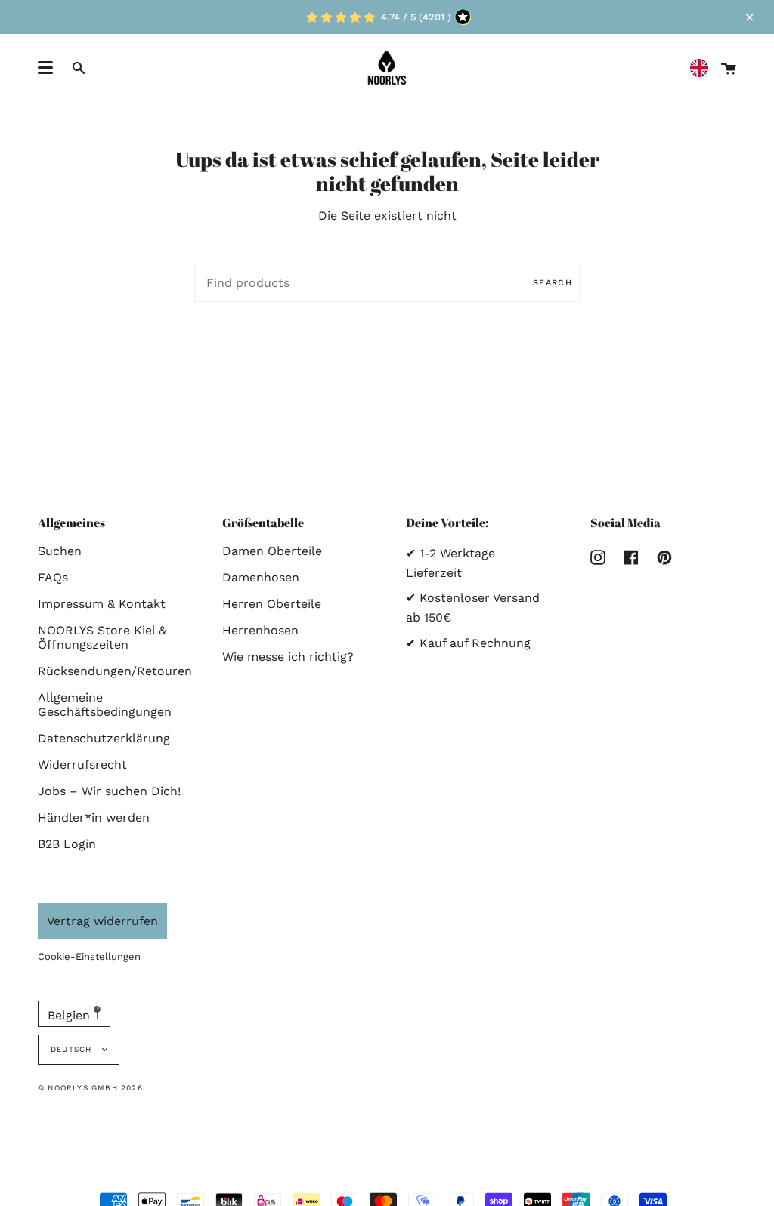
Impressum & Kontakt (102, 604)
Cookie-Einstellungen (89, 956)
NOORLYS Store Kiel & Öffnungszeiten (102, 637)
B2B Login (67, 844)
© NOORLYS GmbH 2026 (90, 1088)
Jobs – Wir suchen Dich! (109, 791)
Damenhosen (260, 577)
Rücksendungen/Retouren (115, 671)
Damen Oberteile (272, 551)
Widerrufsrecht (82, 764)
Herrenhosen (260, 630)
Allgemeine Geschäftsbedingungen (105, 704)
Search (552, 283)
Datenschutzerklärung (104, 738)
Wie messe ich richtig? (288, 656)
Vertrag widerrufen (102, 921)
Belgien (71, 1015)
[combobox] (703, 68)
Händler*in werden (94, 817)
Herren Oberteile (271, 604)
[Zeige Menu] (45, 68)
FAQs (53, 577)
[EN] (703, 68)
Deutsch (73, 1049)
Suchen (60, 551)
